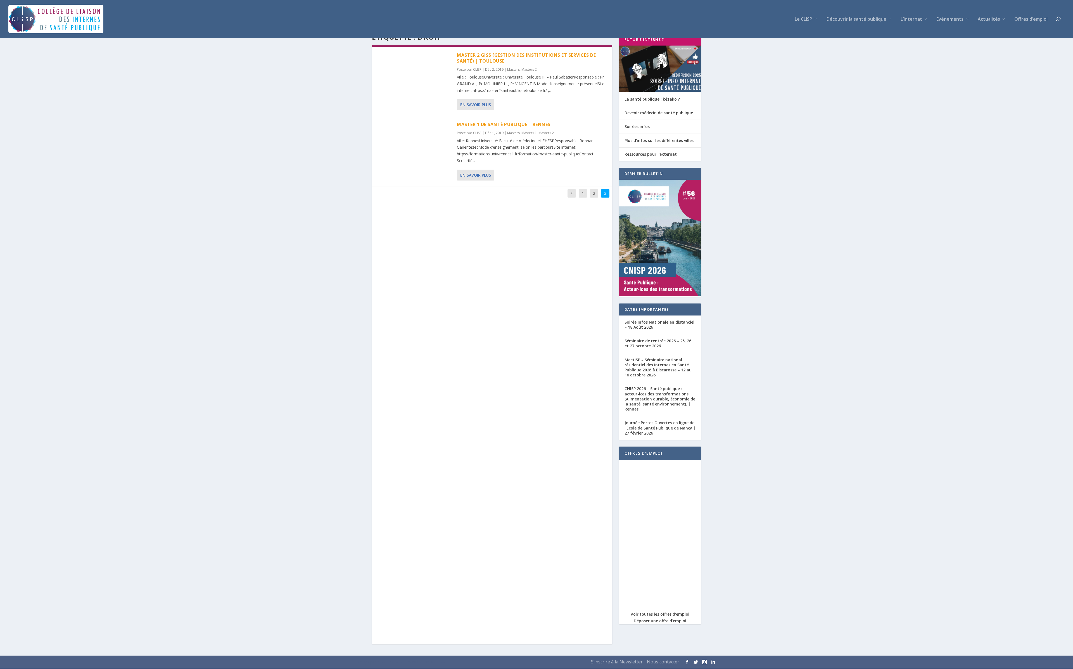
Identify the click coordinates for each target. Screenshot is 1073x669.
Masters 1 (529, 133)
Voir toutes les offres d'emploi (660, 614)
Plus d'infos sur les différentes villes (659, 140)
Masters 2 (529, 69)
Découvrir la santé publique (856, 19)
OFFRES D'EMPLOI (644, 453)
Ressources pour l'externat (651, 154)
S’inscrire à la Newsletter (617, 662)
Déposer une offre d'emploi (660, 620)
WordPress (439, 662)
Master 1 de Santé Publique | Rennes (503, 124)
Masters (513, 69)
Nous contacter (663, 662)
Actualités (989, 19)
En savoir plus (475, 104)
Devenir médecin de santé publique (659, 112)
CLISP (477, 69)
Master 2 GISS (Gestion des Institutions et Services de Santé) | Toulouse (526, 58)
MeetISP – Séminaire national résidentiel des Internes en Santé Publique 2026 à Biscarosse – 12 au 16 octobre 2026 (658, 367)
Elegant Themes (389, 662)
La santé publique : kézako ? (652, 99)
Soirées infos (637, 126)
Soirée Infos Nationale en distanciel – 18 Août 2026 (659, 324)
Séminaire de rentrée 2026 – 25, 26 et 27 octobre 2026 (658, 343)
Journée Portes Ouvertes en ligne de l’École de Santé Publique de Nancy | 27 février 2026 (660, 427)
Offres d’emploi (1031, 19)
